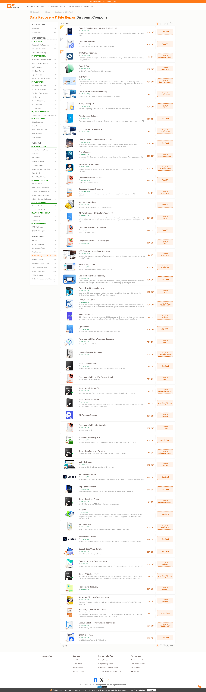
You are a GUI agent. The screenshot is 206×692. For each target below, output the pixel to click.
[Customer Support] (200, 686)
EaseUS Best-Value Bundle (90, 549)
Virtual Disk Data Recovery (44, 79)
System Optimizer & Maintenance (44, 279)
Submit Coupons (78, 671)
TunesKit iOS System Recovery (92, 288)
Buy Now (165, 205)
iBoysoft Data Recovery (89, 164)
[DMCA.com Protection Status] (103, 687)
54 (55, 32)
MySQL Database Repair (44, 187)
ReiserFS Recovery (44, 101)
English (136, 671)
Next (171, 23)
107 (55, 259)
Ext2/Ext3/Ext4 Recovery (44, 93)
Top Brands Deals (137, 660)
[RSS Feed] (108, 681)
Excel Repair (44, 154)
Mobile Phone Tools (44, 271)
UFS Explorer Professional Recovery (94, 251)
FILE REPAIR (36, 143)
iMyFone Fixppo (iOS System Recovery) (96, 213)
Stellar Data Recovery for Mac (92, 451)
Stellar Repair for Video (89, 400)
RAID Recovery (44, 67)
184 (55, 256)
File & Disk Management (44, 267)
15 (55, 115)
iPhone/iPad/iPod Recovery (44, 59)
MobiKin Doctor (85, 462)
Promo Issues (103, 660)
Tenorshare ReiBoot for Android (92, 425)
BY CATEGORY (38, 236)
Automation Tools (44, 244)
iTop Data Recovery (87, 487)
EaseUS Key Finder (87, 264)
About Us (76, 660)
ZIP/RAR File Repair (44, 210)
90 (55, 28)
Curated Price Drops (37, 6)
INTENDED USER (38, 25)
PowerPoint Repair (44, 161)
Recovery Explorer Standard (91, 189)
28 (55, 89)
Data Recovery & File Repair (64, 12)
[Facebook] (96, 681)
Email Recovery (37, 137)
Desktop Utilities (44, 260)
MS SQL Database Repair (44, 195)
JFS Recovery (44, 97)
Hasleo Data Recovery (88, 587)
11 (55, 93)
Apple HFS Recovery (44, 85)
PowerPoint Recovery (44, 130)
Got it (151, 690)
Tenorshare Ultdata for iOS (90, 178)
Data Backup (44, 252)
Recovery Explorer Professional (92, 609)
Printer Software (44, 275)
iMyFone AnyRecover (88, 415)
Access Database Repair (44, 150)
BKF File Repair (44, 206)
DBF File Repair (44, 183)
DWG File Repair (44, 227)
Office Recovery (44, 122)
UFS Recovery (44, 105)
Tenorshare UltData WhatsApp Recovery (96, 339)
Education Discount (138, 664)
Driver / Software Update (44, 263)
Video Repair (44, 216)
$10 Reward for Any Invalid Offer (109, 671)
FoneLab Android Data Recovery (93, 561)
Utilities (47, 12)
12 (55, 49)
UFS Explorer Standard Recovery (93, 91)
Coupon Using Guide (105, 664)
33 (55, 59)
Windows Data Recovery (44, 45)
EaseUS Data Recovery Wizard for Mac (95, 140)
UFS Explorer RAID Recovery (91, 129)
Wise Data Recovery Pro (89, 437)
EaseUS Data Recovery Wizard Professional (98, 28)
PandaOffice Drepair (87, 474)
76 (55, 267)
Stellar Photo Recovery (88, 574)
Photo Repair (44, 220)
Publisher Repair (44, 165)
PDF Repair (44, 157)
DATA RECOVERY (39, 38)
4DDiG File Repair (86, 104)
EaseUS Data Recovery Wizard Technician (97, 623)
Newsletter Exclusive (58, 6)
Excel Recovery (44, 126)
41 (55, 45)
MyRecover (84, 327)
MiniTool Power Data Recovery (92, 276)
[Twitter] (102, 681)
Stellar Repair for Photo (89, 499)
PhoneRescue (85, 152)
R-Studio (82, 510)
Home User (44, 29)
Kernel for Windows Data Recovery (94, 597)
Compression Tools (44, 248)
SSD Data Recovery (44, 71)
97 (55, 281)
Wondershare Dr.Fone (88, 116)
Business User (44, 32)
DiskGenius (83, 77)
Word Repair (44, 173)
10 (55, 122)
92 (55, 252)
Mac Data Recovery (44, 49)
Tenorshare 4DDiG (87, 41)
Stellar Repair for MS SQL (90, 388)
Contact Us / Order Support (108, 667)
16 (55, 275)
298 (54, 271)
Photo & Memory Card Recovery (44, 115)
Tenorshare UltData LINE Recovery (94, 241)
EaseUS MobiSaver (87, 300)
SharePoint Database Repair (44, 169)
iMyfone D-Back (86, 315)
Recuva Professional (87, 202)
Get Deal (165, 32)
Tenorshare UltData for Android (92, 227)
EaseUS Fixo (84, 66)
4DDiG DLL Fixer (86, 635)
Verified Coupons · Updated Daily (104, 1)
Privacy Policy (139, 690)
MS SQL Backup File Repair (44, 199)
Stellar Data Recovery (88, 364)
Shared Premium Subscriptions (82, 6)
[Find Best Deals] (199, 6)
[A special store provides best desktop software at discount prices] (12, 6)
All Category (135, 667)
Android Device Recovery (44, 63)
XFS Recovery (44, 108)
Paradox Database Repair (44, 191)
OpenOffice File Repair (44, 177)
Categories (36, 12)
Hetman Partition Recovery (90, 352)
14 (55, 63)
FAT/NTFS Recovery (44, 89)
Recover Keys (85, 524)
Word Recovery (44, 133)
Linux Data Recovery (44, 53)
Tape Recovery (44, 75)
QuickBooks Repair (44, 231)
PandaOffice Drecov (87, 537)
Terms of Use (77, 664)
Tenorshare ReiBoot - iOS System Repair (96, 377)
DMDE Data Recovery (88, 53)
